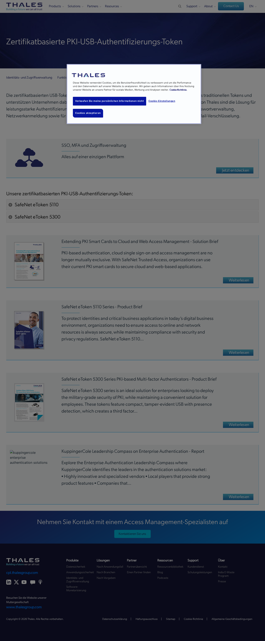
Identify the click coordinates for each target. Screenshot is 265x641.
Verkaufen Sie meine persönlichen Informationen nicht (109, 101)
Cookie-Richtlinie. (178, 90)
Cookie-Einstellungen (161, 101)
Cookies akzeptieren (88, 113)
